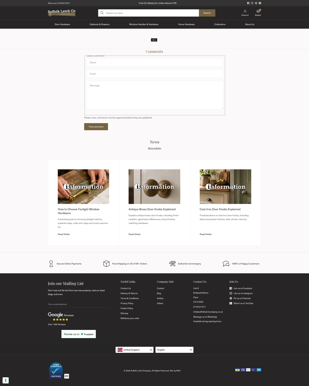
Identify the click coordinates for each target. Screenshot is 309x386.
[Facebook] (248, 3)
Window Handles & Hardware (144, 24)
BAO (178, 370)
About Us (249, 24)
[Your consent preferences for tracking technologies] (6, 380)
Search (207, 12)
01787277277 (63, 3)
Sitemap (124, 313)
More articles (154, 148)
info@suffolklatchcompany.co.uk (208, 311)
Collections (219, 24)
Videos (160, 303)
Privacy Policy (127, 303)
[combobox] (134, 350)
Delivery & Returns (129, 293)
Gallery (160, 298)
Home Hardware (186, 24)
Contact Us (126, 288)
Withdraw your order (130, 318)
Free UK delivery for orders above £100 (158, 3)
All (154, 40)
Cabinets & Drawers (100, 24)
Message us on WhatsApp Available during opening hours (207, 319)
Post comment (96, 126)
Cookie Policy (127, 308)
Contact (160, 288)
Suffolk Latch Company (141, 370)
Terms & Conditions (130, 298)
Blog (159, 293)
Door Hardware (62, 24)
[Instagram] (252, 3)
